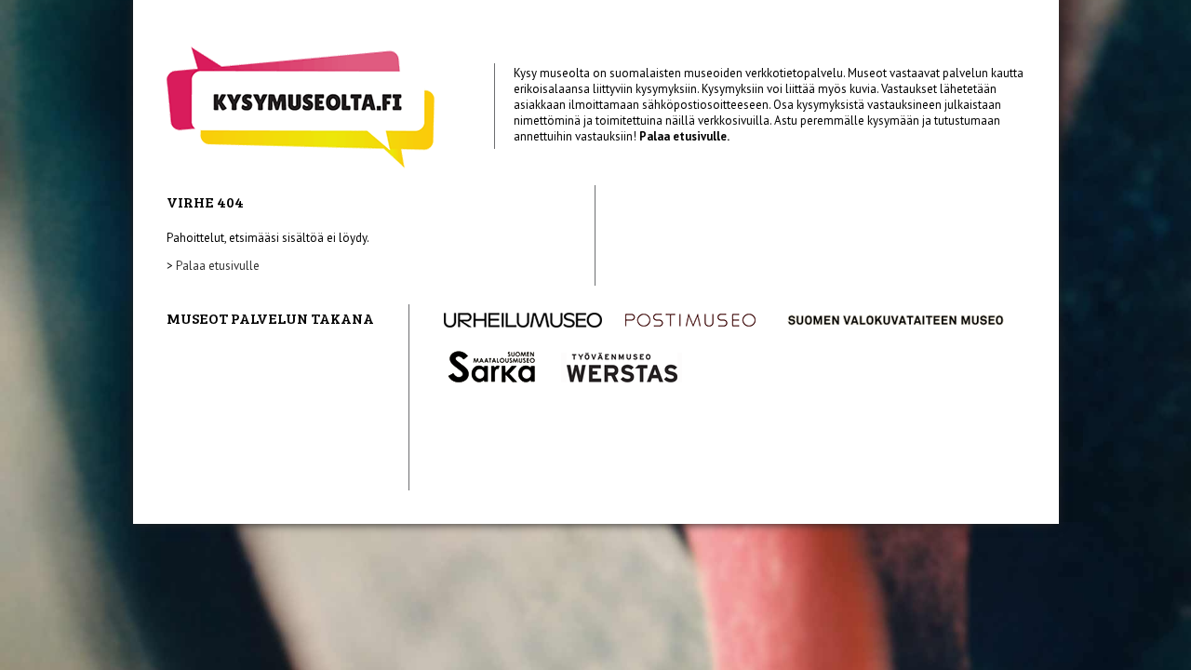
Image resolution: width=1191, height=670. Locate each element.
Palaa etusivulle (218, 266)
